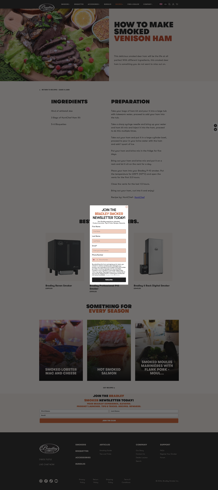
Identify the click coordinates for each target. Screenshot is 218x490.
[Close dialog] (126, 207)
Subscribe (109, 280)
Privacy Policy (110, 275)
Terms (117, 275)
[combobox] (95, 260)
